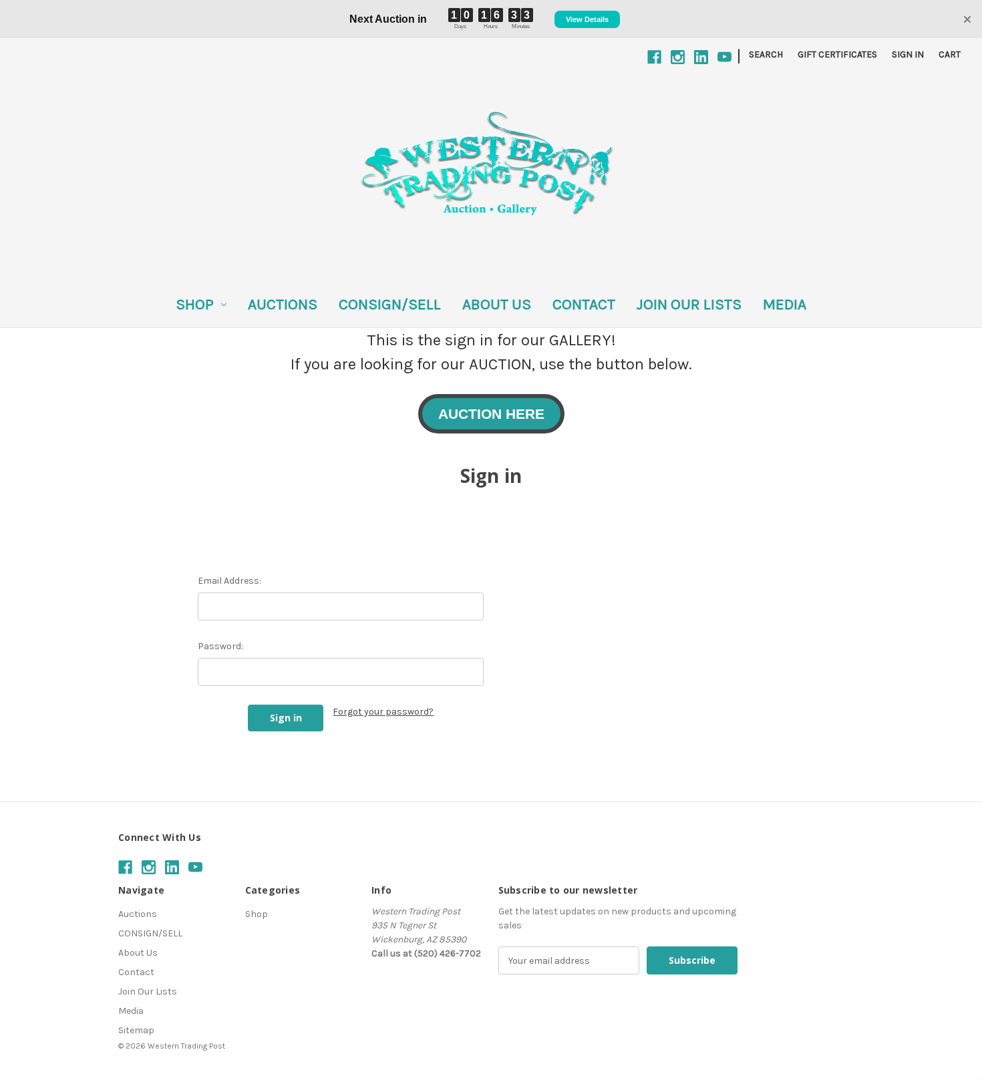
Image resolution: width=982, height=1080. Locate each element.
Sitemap (136, 1030)
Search (766, 54)
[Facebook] (654, 57)
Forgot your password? (383, 711)
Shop (195, 304)
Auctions (282, 304)
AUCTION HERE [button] (491, 413)
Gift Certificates (837, 54)
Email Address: (229, 580)
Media (784, 304)
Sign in (908, 54)
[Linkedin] (701, 57)
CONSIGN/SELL (390, 304)
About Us (496, 304)
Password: (220, 646)
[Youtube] (724, 57)
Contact (583, 304)
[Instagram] (678, 57)
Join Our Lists (689, 304)
